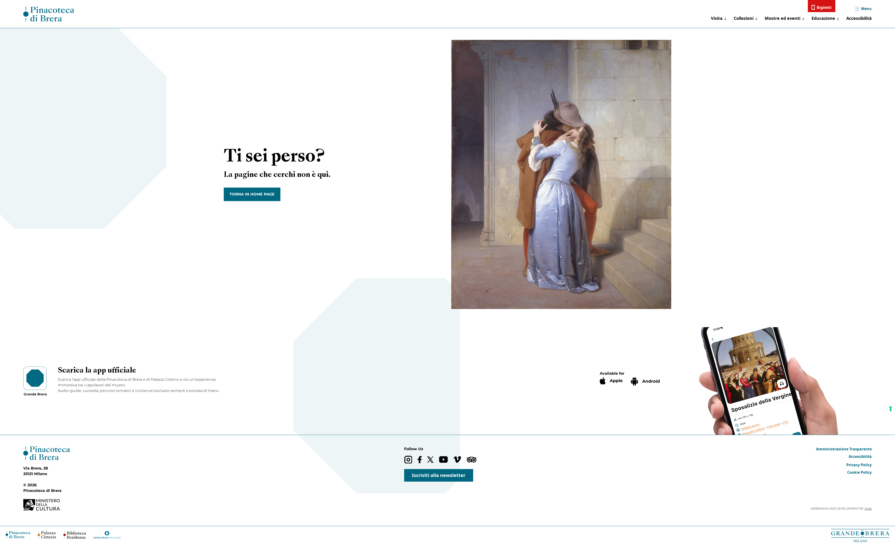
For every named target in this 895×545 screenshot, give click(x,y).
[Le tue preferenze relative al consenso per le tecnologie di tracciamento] (890, 408)
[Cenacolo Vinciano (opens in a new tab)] (106, 534)
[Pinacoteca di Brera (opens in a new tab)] (18, 534)
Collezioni (744, 18)
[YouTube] (443, 459)
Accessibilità (859, 18)
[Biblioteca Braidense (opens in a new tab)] (74, 535)
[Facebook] (420, 459)
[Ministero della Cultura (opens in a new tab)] (46, 505)
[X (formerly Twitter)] (430, 459)
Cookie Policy (859, 472)
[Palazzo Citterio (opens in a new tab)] (47, 535)
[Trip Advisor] (471, 460)
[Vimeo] (457, 459)
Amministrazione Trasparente (844, 449)
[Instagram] (408, 460)
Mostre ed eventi (782, 18)
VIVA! (868, 508)
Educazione (823, 18)
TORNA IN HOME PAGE (252, 194)
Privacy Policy (859, 464)
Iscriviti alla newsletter (438, 475)
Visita (717, 18)
